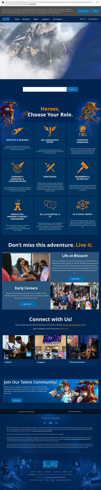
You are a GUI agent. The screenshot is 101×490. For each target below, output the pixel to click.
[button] (83, 11)
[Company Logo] (8, 19)
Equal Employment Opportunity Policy (42, 431)
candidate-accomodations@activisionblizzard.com (77, 439)
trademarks (32, 474)
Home (17, 19)
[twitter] (44, 423)
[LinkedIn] (18, 350)
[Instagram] (50, 350)
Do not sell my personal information (56, 477)
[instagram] (56, 423)
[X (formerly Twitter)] (82, 350)
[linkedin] (50, 423)
